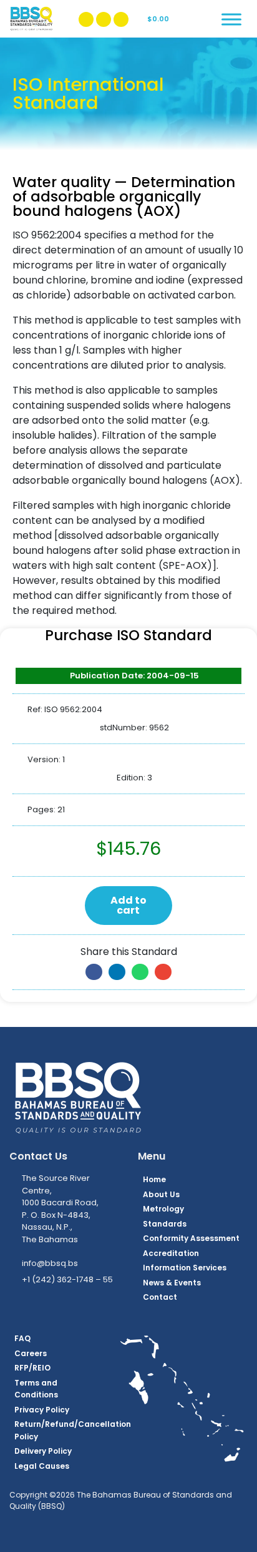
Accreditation (171, 1253)
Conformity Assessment (191, 1238)
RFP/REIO (32, 1367)
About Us (161, 1194)
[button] (93, 972)
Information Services (184, 1267)
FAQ (22, 1338)
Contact (160, 1297)
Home (154, 1179)
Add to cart (128, 905)
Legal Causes (41, 1466)
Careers (30, 1353)
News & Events (172, 1282)
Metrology (163, 1208)
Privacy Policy (41, 1409)
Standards (165, 1223)
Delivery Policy (43, 1451)
